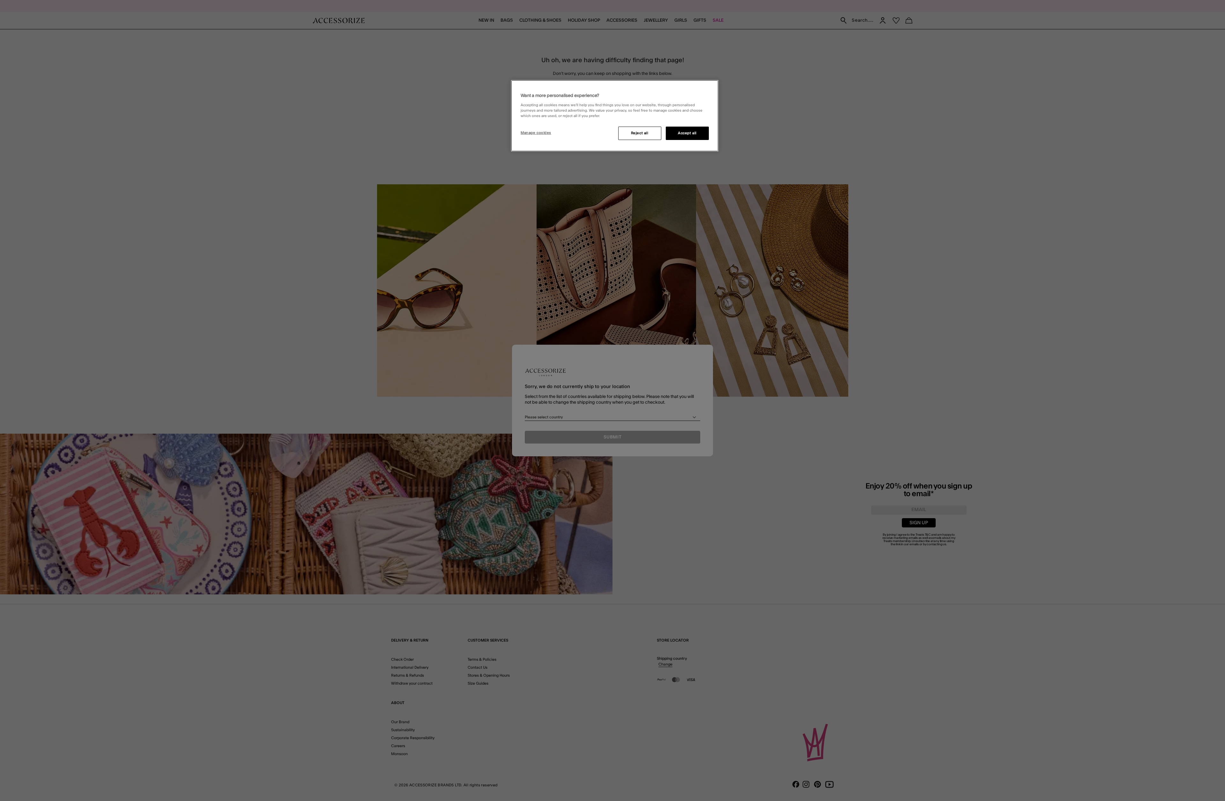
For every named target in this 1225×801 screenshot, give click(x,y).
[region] (614, 115)
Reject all (640, 133)
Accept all (687, 133)
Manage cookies (536, 133)
